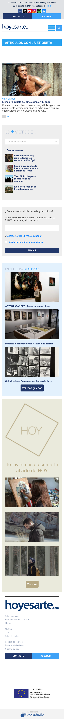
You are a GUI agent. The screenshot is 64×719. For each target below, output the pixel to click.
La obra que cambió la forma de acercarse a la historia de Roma (26, 168)
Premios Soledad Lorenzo (17, 619)
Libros (8, 623)
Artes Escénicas (12, 635)
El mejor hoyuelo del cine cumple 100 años (26, 102)
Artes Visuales (11, 615)
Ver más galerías (32, 388)
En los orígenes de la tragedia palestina (25, 187)
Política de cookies (14, 641)
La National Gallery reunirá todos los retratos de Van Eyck (25, 157)
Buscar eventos (15, 150)
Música (8, 628)
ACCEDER (46, 16)
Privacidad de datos (14, 645)
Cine (4, 98)
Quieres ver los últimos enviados (23, 236)
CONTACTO (18, 16)
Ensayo (11, 98)
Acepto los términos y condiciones (25, 242)
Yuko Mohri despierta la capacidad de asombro (25, 178)
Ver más (32, 584)
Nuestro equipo (12, 648)
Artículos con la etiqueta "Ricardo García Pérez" (28, 43)
